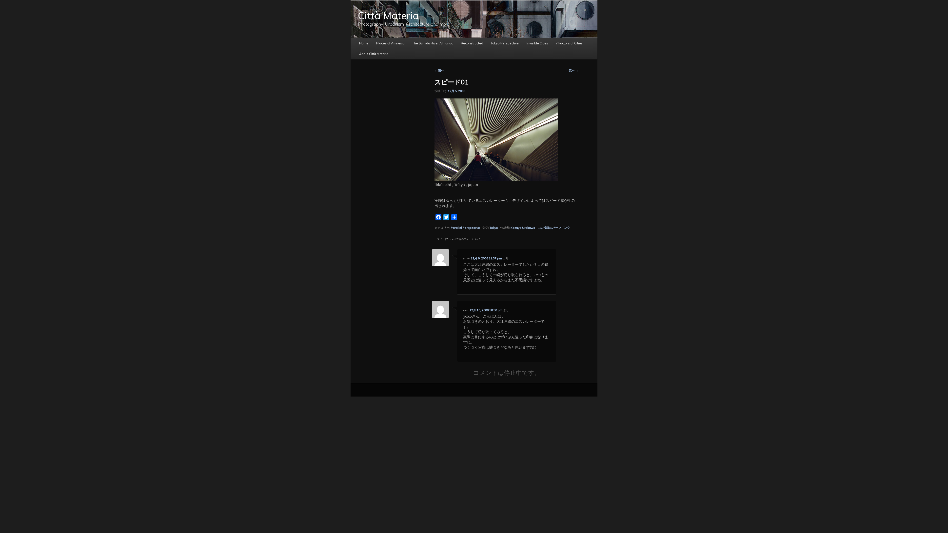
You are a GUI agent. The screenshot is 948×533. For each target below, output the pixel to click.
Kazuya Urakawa (523, 227)
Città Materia (388, 15)
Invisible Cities (537, 43)
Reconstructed (472, 43)
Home (363, 43)
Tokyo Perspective (505, 43)
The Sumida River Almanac (432, 43)
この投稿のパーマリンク (553, 227)
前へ (439, 70)
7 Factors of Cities (569, 43)
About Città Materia (373, 54)
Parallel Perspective (465, 227)
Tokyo (494, 227)
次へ (574, 70)
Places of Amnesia (390, 43)
